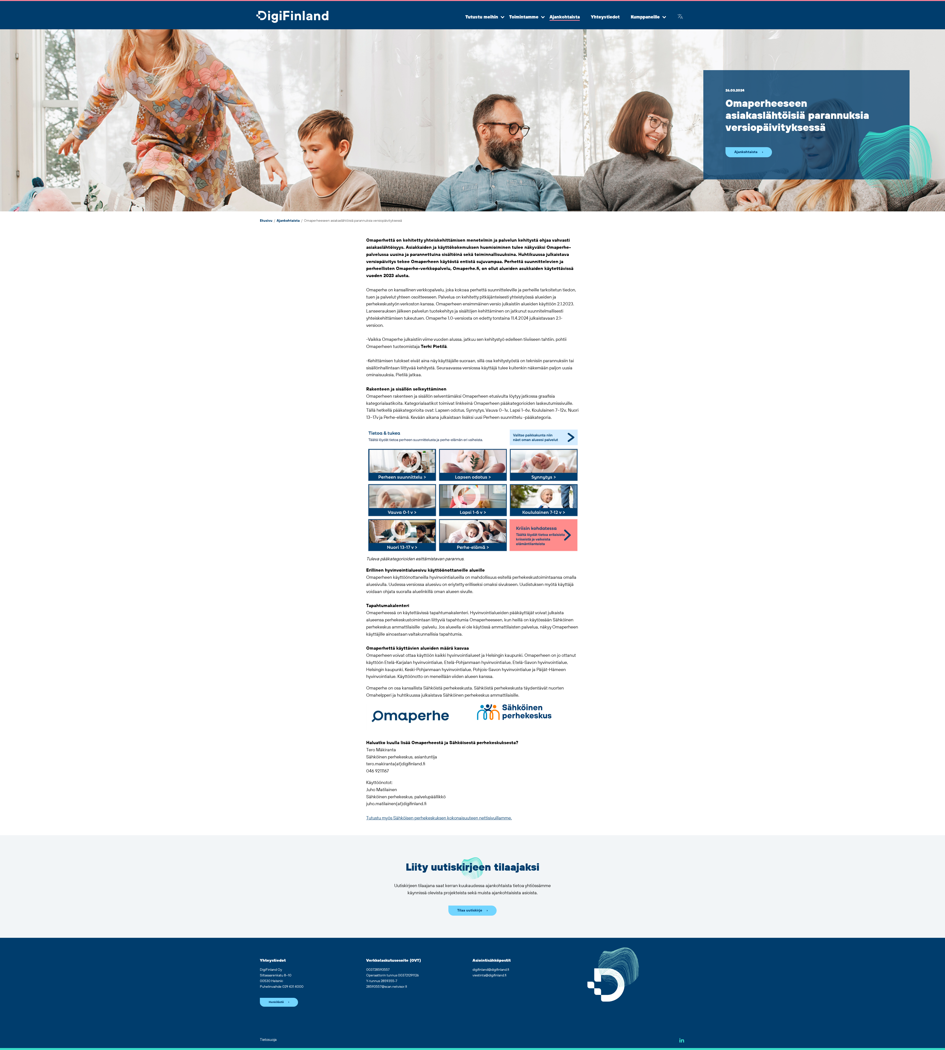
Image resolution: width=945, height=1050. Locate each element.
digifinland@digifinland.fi (490, 970)
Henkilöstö (276, 1002)
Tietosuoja (268, 1039)
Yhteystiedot (605, 17)
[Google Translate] (680, 17)
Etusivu (266, 221)
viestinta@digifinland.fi (489, 975)
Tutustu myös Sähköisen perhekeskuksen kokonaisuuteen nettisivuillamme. (439, 818)
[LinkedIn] (681, 1040)
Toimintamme (523, 17)
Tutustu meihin (481, 17)
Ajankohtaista (565, 17)
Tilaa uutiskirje (469, 910)
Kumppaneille (645, 17)
